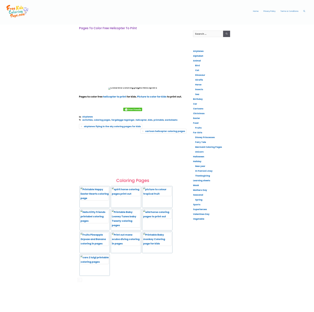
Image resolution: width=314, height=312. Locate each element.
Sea (197, 94)
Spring (198, 199)
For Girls (197, 132)
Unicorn (199, 151)
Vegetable (198, 218)
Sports (196, 204)
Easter (196, 118)
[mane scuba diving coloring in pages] (126, 243)
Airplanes (87, 116)
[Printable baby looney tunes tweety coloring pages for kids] (126, 225)
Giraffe (199, 79)
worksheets (171, 119)
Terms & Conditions (289, 11)
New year (200, 166)
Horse (198, 84)
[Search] (226, 34)
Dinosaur (200, 75)
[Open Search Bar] (304, 11)
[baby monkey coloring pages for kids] (157, 243)
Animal (197, 60)
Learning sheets (201, 180)
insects (199, 89)
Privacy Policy (269, 11)
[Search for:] (208, 34)
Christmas (199, 113)
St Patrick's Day (204, 170)
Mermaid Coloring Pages (208, 147)
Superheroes (200, 209)
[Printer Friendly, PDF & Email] (132, 109)
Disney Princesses (205, 137)
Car (195, 103)
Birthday (198, 99)
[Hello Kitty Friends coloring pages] (94, 221)
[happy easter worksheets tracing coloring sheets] (94, 198)
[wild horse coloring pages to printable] (157, 216)
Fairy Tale (200, 142)
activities (87, 119)
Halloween (198, 156)
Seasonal (198, 194)
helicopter (141, 119)
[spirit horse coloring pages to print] (126, 193)
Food (195, 123)
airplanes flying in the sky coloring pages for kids (112, 126)
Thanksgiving (202, 175)
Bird (197, 65)
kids (150, 119)
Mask (196, 185)
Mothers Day (200, 190)
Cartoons (198, 108)
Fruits (198, 127)
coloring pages (102, 119)
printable (159, 119)
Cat (197, 70)
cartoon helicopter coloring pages (165, 131)
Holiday (197, 161)
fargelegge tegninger (123, 119)
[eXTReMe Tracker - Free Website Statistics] (79, 281)
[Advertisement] (132, 65)
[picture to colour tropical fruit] (157, 193)
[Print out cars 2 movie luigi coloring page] (94, 262)
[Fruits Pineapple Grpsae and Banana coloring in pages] (94, 243)
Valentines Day (201, 214)
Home (256, 11)
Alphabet (198, 55)
